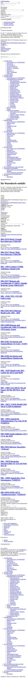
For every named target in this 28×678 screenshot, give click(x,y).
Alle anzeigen (4, 381)
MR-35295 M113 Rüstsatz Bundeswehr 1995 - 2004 (11, 312)
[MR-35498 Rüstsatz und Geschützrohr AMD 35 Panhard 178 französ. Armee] (14, 321)
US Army (9, 128)
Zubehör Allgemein (15, 117)
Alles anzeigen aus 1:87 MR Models (16, 148)
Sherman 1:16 (10, 71)
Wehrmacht (9, 73)
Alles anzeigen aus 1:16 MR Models (16, 62)
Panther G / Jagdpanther (13, 68)
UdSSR (9, 143)
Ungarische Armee (14, 83)
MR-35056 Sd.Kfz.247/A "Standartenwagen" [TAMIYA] (13, 493)
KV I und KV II (11, 65)
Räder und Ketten (14, 116)
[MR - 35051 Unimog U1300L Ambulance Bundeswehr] (14, 263)
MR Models (10, 177)
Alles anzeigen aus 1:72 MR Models (16, 133)
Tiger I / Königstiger (12, 72)
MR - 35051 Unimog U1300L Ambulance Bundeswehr (12, 268)
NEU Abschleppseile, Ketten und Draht (13, 167)
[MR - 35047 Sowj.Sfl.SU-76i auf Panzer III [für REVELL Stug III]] (14, 384)
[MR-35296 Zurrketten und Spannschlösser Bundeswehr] (14, 352)
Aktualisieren (4, 212)
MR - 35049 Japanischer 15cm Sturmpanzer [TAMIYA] (13, 479)
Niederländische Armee (15, 96)
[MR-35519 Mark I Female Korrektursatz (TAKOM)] (14, 236)
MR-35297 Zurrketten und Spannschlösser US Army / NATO (14, 343)
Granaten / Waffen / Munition (17, 114)
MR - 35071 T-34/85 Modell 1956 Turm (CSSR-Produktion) (14, 405)
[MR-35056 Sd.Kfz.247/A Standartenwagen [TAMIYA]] (14, 489)
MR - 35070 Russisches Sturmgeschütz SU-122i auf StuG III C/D (14, 463)
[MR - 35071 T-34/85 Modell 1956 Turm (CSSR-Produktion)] (14, 401)
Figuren (9, 109)
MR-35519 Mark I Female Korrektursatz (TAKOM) (11, 240)
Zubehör (9, 165)
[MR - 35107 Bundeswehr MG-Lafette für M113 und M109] (14, 367)
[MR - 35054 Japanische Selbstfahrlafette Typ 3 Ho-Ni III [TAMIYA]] (14, 415)
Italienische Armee (11, 154)
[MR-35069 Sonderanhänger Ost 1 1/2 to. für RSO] (14, 430)
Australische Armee (15, 85)
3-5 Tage (8, 244)
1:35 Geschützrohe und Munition (15, 172)
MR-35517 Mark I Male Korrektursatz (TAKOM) (11, 253)
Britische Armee (14, 86)
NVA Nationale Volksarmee (17, 97)
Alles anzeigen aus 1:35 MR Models (16, 78)
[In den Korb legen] (1, 58)
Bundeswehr (10, 63)
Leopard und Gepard (12, 66)
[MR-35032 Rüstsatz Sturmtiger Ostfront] (11, 443)
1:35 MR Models (8, 76)
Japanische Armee (14, 93)
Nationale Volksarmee (12, 141)
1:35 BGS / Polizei (8, 75)
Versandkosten (15, 247)
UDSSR (12, 103)
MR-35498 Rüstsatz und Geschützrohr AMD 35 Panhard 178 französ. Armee (13, 327)
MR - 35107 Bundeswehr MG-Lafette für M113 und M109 (13, 372)
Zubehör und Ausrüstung (13, 110)
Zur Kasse (8, 231)
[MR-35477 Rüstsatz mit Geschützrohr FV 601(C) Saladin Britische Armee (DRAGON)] (14, 277)
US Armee (12, 104)
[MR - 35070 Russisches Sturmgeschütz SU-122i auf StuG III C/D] (14, 458)
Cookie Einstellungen (9, 534)
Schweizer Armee (14, 100)
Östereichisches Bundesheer (14, 160)
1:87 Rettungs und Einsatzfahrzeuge (12, 174)
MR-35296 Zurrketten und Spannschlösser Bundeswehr (12, 357)
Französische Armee (15, 90)
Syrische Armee (14, 102)
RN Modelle (10, 161)
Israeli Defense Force (15, 92)
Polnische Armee (14, 99)
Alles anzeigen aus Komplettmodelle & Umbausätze (18, 81)
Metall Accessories (11, 107)
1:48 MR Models (8, 120)
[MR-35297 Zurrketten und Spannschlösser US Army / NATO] (14, 338)
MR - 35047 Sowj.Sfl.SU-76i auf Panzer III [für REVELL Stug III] (13, 390)
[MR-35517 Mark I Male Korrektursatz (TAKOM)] (13, 249)
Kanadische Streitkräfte (15, 95)
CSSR (8, 137)
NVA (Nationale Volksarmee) (14, 158)
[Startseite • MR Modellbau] (5, 1)
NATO (8, 155)
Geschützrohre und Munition (11, 168)
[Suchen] (1, 6)
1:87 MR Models (8, 147)
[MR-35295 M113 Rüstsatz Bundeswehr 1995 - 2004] (14, 307)
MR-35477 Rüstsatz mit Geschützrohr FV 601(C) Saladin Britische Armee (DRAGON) (14, 283)
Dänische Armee (14, 89)
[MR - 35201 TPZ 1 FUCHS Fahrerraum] (11, 293)
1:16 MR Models (8, 61)
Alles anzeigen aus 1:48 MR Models (16, 121)
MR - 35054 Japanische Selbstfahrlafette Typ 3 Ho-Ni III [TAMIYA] (14, 421)
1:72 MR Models (8, 131)
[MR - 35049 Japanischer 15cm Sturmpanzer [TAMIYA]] (14, 474)
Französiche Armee (11, 126)
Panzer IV (9, 69)
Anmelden (8, 19)
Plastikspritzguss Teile (12, 119)
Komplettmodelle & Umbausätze (15, 79)
